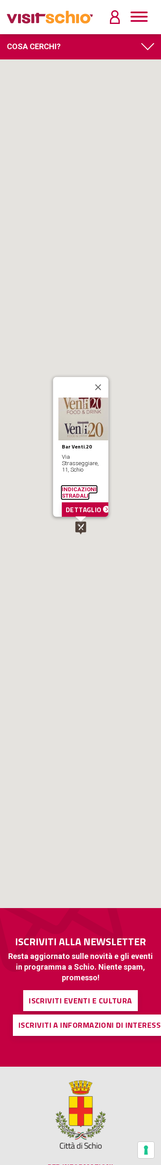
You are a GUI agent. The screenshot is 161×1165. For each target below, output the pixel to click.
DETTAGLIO (84, 509)
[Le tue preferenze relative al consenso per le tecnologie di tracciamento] (146, 1150)
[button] (81, 528)
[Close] (98, 387)
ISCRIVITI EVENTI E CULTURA (80, 1000)
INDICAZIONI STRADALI (78, 492)
